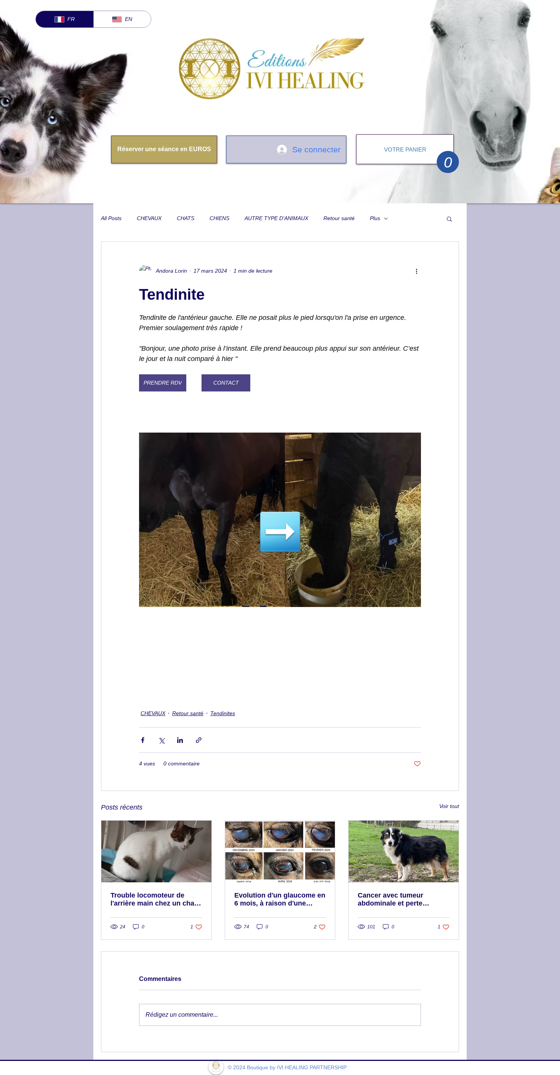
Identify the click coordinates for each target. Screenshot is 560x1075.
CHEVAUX (149, 218)
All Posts (111, 218)
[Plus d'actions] (416, 270)
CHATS (185, 218)
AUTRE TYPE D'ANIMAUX (276, 218)
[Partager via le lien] (198, 740)
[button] (448, 162)
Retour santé (339, 218)
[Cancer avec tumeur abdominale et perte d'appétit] (404, 851)
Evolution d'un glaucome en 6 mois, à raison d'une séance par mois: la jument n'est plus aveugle (279, 899)
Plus (375, 218)
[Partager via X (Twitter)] (161, 740)
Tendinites (222, 713)
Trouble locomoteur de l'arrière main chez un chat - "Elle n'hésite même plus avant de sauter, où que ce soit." (155, 899)
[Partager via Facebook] (142, 740)
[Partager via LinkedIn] (180, 740)
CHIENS (219, 218)
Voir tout (449, 806)
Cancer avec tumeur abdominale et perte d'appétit (390, 899)
